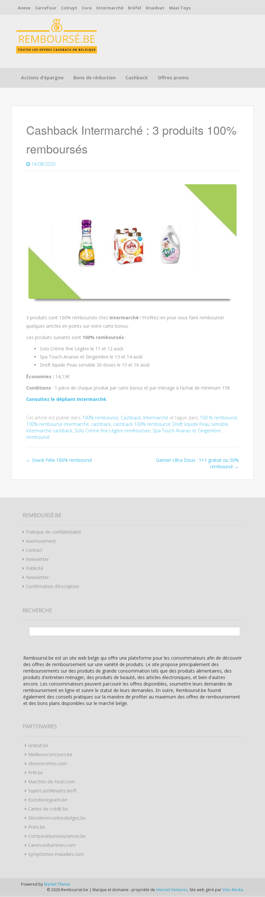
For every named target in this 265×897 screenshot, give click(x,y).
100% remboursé (100, 417)
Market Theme (57, 884)
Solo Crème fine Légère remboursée (112, 430)
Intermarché (109, 8)
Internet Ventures (171, 889)
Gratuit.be (38, 745)
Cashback (136, 77)
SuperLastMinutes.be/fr (52, 791)
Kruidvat (155, 8)
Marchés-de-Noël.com (51, 781)
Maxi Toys (180, 8)
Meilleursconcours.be (50, 754)
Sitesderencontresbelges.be (57, 818)
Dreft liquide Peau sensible (200, 424)
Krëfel (134, 8)
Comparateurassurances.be (57, 836)
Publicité (34, 568)
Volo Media (232, 889)
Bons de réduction (94, 77)
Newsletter (37, 559)
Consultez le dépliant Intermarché (66, 399)
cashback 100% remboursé (141, 424)
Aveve (24, 8)
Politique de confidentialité (53, 532)
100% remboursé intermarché (57, 424)
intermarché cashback (49, 430)
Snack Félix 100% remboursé (59, 460)
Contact (34, 550)
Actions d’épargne (42, 77)
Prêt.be (35, 772)
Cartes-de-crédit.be (48, 809)
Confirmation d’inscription (52, 586)
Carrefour (46, 8)
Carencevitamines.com (52, 845)
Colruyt (69, 8)
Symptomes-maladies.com (56, 854)
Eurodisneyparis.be (47, 800)
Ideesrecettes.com (47, 763)
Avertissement (41, 541)
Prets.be (36, 827)
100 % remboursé (218, 417)
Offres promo (173, 77)
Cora (87, 8)
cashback (101, 424)
